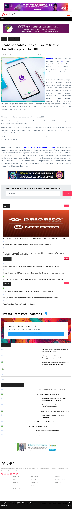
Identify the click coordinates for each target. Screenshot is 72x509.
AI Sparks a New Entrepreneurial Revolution (47, 430)
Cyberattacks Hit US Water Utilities (37, 426)
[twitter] (5, 474)
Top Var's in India (17, 488)
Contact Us (58, 482)
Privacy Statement (60, 479)
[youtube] (14, 474)
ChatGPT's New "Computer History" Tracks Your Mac (55, 411)
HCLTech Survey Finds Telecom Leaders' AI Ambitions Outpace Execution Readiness (33, 279)
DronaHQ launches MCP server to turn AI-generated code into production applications (33, 273)
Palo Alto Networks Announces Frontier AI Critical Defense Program (27, 244)
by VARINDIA (7, 54)
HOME (4, 39)
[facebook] (2, 474)
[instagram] (8, 474)
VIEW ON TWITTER (36, 334)
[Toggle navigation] (2, 19)
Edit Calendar (34, 476)
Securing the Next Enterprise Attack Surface (48, 394)
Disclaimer (58, 476)
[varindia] (20, 474)
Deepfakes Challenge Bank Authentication (46, 421)
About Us (33, 479)
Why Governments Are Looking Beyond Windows (52, 389)
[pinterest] (17, 474)
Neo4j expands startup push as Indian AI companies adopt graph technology (30, 298)
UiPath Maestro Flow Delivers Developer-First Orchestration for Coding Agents (31, 267)
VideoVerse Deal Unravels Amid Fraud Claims (19, 304)
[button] (68, 14)
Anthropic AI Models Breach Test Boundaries (48, 435)
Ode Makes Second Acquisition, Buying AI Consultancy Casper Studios (28, 291)
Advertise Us (34, 482)
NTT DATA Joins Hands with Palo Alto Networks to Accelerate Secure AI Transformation (34, 238)
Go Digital (34, 485)
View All (66, 205)
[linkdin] (11, 474)
